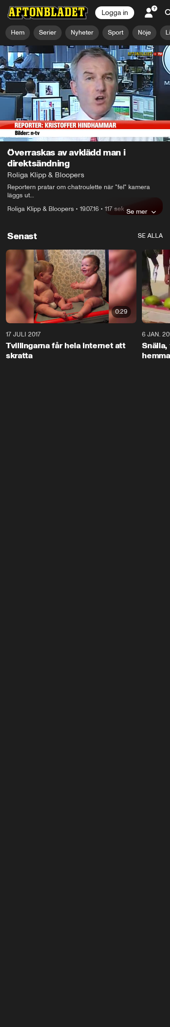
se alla (150, 236)
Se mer (136, 211)
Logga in (115, 13)
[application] (85, 93)
